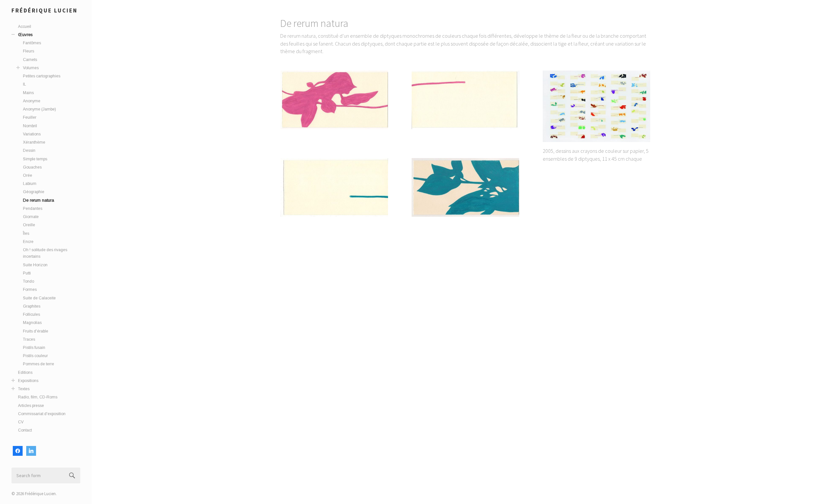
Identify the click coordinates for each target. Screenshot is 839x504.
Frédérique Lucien (44, 10)
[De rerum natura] (334, 100)
